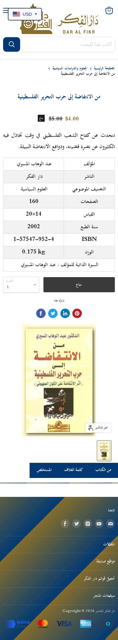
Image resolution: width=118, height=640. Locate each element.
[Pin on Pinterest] (77, 313)
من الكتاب (103, 470)
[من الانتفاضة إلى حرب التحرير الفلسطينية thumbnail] (104, 451)
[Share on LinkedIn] (65, 313)
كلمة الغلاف (73, 470)
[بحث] (11, 44)
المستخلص (44, 470)
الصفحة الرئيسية (104, 68)
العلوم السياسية (34, 189)
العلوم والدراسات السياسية (70, 68)
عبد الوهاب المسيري (34, 164)
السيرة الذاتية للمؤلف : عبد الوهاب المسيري (59, 265)
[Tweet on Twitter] (53, 313)
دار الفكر (34, 176)
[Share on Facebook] (41, 313)
